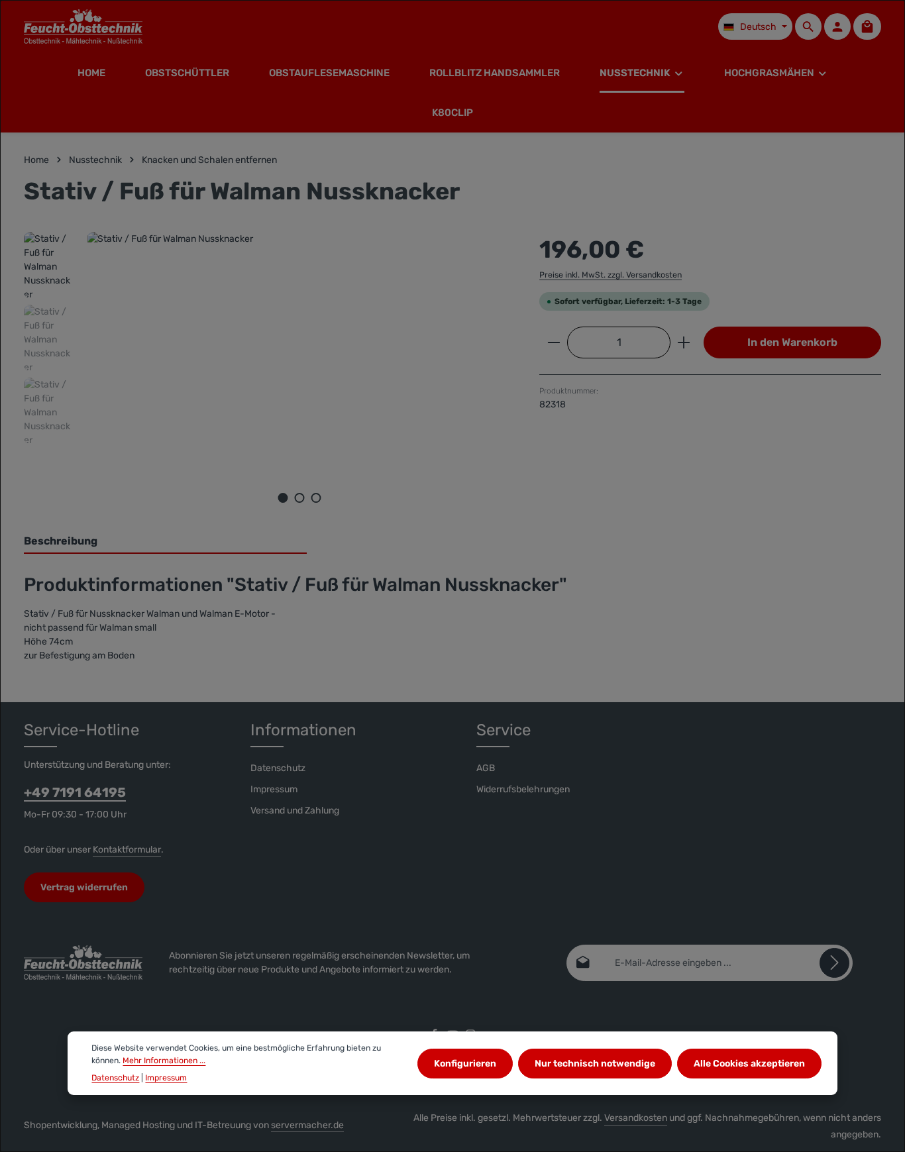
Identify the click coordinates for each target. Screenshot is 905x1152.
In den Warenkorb (792, 342)
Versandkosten (635, 1118)
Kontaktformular (127, 849)
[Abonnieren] (834, 963)
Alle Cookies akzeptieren (749, 1063)
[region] (268, 374)
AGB (485, 768)
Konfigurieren (465, 1063)
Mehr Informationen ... (164, 1060)
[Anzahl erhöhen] (684, 342)
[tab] (165, 542)
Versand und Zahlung (294, 810)
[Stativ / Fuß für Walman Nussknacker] (299, 374)
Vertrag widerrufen (84, 887)
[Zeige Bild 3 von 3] (316, 498)
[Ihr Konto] (837, 26)
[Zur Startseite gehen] (83, 26)
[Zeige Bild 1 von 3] (283, 498)
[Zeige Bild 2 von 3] (300, 498)
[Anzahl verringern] (553, 342)
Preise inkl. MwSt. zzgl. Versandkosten (610, 275)
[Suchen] (808, 26)
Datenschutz (277, 768)
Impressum (273, 789)
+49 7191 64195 (75, 792)
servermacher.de (307, 1125)
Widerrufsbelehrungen (523, 789)
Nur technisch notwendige (595, 1063)
